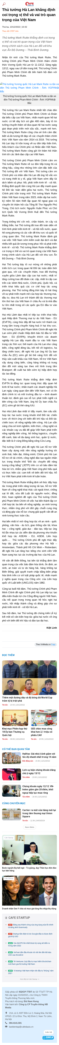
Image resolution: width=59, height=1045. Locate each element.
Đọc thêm (8, 655)
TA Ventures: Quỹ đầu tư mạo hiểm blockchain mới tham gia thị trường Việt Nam (29, 962)
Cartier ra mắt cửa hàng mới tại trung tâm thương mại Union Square (39, 813)
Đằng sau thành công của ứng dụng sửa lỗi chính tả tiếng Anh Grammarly (30, 926)
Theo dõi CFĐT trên (10, 31)
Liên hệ (48, 1032)
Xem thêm (29, 827)
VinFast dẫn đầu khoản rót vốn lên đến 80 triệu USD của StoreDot (29, 953)
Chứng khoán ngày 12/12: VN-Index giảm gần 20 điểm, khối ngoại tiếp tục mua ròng (38, 789)
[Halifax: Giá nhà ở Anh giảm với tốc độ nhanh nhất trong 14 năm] (11, 758)
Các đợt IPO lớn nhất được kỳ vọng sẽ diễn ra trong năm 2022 (29, 944)
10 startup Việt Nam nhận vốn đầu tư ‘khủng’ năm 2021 (31, 972)
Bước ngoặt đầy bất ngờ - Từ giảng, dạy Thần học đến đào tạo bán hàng (29, 869)
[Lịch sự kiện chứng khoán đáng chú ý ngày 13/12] (11, 774)
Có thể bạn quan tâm (16, 749)
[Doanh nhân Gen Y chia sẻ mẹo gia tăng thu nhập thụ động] (29, 893)
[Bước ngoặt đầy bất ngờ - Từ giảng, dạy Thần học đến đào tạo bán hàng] (29, 852)
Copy (53, 644)
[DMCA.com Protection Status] (48, 1037)
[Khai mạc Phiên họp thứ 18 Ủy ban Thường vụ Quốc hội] (15, 717)
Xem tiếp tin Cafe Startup (29, 979)
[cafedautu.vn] (29, 4)
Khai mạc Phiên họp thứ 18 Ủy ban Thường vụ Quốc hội (14, 732)
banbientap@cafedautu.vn (21, 1026)
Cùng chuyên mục (13, 803)
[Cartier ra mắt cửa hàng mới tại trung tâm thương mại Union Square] (11, 814)
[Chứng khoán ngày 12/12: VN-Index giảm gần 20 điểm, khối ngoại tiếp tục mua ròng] (11, 790)
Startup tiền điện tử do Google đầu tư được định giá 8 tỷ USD (30, 935)
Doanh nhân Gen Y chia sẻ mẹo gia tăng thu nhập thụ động (29, 908)
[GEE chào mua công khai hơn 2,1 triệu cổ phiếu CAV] (44, 717)
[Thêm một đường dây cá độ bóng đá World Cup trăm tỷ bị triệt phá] (29, 677)
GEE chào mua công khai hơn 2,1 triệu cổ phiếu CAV (41, 732)
